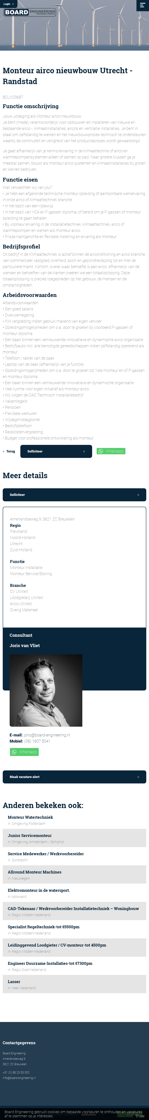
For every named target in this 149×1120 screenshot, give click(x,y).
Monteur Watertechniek (30, 817)
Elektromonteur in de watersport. (39, 890)
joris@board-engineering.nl (47, 735)
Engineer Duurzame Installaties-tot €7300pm (50, 963)
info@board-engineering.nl (19, 1078)
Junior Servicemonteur (30, 835)
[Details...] (74, 690)
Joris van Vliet (25, 645)
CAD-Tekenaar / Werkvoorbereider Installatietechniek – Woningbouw (73, 908)
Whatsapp (115, 451)
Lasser (14, 981)
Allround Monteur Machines (34, 872)
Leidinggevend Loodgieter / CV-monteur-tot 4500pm (57, 945)
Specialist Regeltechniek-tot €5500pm (43, 926)
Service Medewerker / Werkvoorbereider (46, 853)
